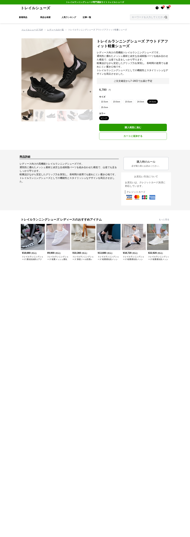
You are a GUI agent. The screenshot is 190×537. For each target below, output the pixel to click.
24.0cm (140, 101)
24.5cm (152, 101)
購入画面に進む (133, 127)
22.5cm (104, 101)
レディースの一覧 (55, 29)
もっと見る (164, 219)
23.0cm (116, 101)
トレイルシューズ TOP (32, 29)
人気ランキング (69, 17)
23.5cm (128, 101)
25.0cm (104, 107)
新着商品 (23, 17)
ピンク (104, 118)
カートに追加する (133, 136)
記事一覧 (87, 17)
